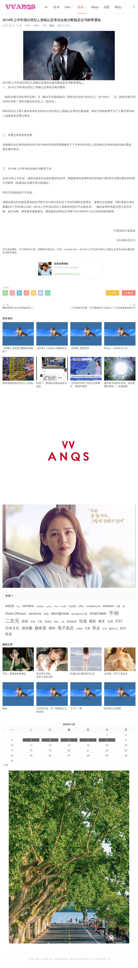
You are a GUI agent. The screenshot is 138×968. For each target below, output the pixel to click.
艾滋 (104, 628)
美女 (96, 627)
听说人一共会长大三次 (116, 348)
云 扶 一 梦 (76, 708)
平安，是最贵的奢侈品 (14, 673)
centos (28, 605)
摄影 (92, 621)
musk (63, 606)
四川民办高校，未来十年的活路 (44, 675)
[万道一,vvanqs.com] (21, 6)
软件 (123, 628)
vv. (46, 7)
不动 (114, 612)
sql (118, 606)
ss (123, 606)
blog (18, 606)
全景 (32, 621)
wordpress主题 (79, 613)
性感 (83, 620)
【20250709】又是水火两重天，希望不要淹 (85, 384)
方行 (119, 620)
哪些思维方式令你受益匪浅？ (18, 307)
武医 (107, 7)
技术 (56, 7)
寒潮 (56, 621)
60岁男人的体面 (112, 708)
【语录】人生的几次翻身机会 (51, 348)
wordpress (60, 613)
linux (56, 606)
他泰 (25, 621)
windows (35, 613)
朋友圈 (27, 627)
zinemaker (98, 613)
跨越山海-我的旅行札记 (82, 673)
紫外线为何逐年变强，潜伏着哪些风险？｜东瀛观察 (119, 384)
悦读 (81, 7)
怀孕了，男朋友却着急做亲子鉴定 (51, 384)
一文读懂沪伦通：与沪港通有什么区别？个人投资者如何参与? (103, 307)
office (81, 606)
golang (48, 606)
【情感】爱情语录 (79, 348)
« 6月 (5, 764)
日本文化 (12, 627)
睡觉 (5, 708)
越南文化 (113, 628)
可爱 (40, 621)
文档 (110, 621)
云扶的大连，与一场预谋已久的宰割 (51, 710)
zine (67, 7)
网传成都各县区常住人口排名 (18, 383)
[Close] (82, 83)
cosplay (40, 606)
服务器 (40, 627)
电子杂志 (66, 628)
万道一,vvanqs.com (67, 249)
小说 (62, 621)
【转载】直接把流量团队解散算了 (18, 349)
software (108, 606)
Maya (95, 7)
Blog (118, 7)
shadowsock (93, 606)
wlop (46, 613)
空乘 (87, 628)
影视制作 (72, 621)
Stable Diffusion (15, 613)
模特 (52, 628)
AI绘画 (9, 606)
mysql (72, 606)
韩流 (8, 634)
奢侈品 (48, 621)
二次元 (12, 620)
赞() (128, 292)
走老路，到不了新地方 (116, 673)
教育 (101, 621)
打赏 (112, 292)
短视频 (79, 628)
